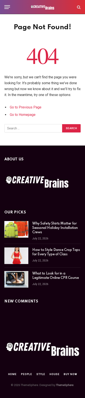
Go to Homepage (23, 115)
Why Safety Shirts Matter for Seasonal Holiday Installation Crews (55, 228)
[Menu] (7, 7)
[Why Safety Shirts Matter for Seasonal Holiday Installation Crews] (16, 229)
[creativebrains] (42, 7)
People (26, 374)
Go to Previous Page (25, 107)
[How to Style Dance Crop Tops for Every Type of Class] (16, 255)
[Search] (78, 7)
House (54, 374)
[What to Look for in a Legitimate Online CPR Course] (16, 279)
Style (40, 374)
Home (12, 374)
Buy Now (70, 374)
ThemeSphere (64, 385)
